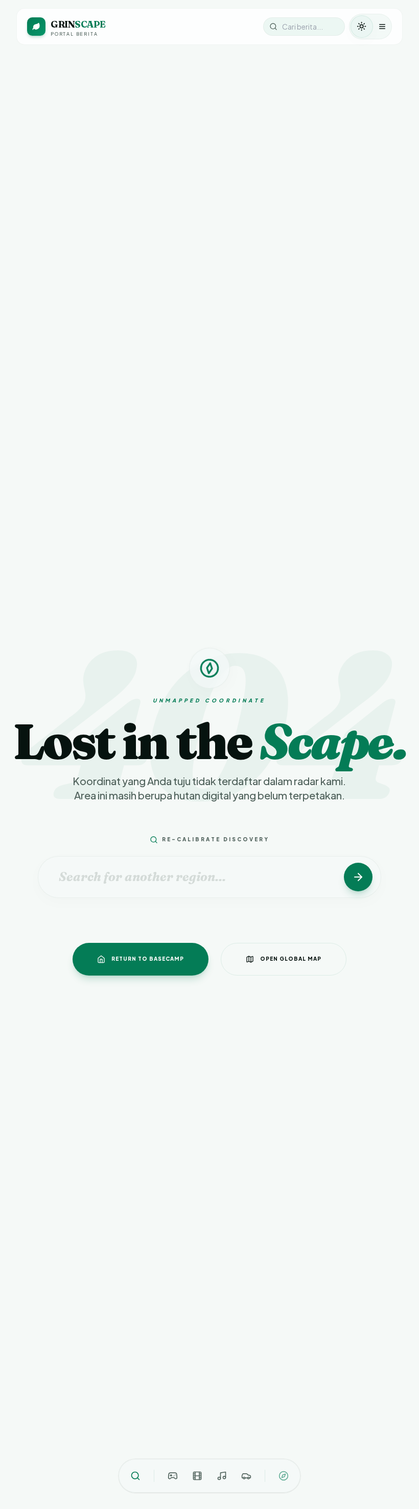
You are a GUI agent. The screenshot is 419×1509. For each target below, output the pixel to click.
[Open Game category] (172, 1476)
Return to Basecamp (147, 959)
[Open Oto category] (246, 1476)
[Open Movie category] (197, 1476)
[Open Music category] (222, 1476)
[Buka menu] (382, 26)
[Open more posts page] (283, 1476)
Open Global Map (290, 959)
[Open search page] (135, 1476)
